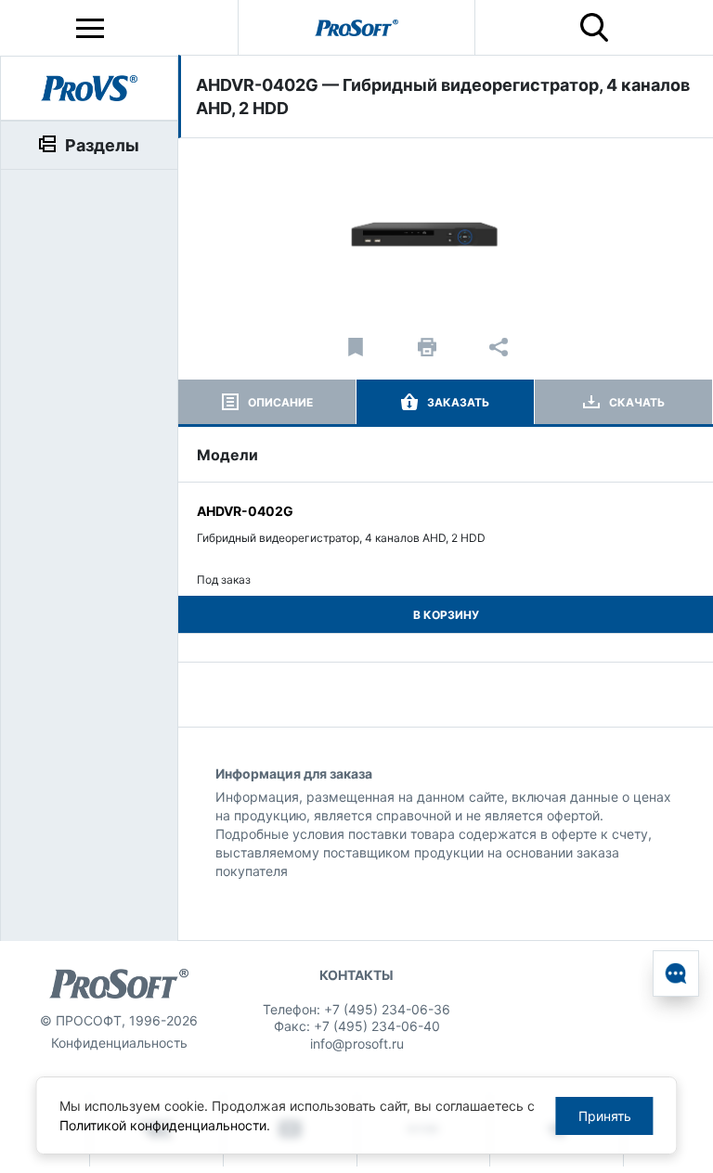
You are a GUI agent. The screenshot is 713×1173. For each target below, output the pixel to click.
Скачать (637, 402)
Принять (604, 1116)
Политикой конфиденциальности (162, 1125)
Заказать (458, 402)
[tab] (267, 402)
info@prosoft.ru (357, 1043)
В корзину (446, 615)
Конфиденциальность (119, 1043)
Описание (280, 402)
